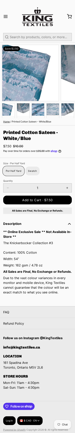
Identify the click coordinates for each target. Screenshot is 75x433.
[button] (37, 200)
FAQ (6, 312)
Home (6, 121)
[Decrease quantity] (7, 187)
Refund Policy (13, 323)
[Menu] (7, 16)
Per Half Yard (13, 170)
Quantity (8, 180)
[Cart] (68, 16)
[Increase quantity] (67, 187)
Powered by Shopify (14, 429)
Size (14, 163)
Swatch (32, 170)
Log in (9, 420)
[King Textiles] (37, 16)
